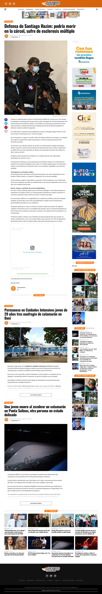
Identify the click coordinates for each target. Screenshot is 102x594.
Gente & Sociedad (69, 9)
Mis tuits (74, 266)
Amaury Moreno (55, 590)
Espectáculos (40, 9)
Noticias (21, 9)
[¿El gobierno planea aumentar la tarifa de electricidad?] (91, 292)
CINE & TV (58, 9)
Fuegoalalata (14, 37)
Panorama (29, 9)
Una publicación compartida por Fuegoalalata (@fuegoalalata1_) (32, 273)
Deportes (80, 9)
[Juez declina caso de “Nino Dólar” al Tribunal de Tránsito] (91, 279)
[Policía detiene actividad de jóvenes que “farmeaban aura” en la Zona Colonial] (78, 305)
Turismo (50, 9)
